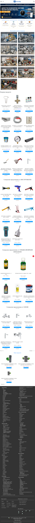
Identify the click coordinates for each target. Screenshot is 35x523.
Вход (7, 501)
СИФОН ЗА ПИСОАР (6, 452)
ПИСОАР (4, 451)
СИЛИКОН (20, 419)
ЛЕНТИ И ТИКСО (21, 414)
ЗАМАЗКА (21, 436)
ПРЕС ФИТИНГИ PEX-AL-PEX (7, 488)
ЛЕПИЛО (20, 413)
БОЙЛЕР (4, 462)
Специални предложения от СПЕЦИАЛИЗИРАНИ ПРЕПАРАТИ (17, 251)
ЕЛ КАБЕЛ (4, 458)
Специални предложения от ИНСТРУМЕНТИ (17, 179)
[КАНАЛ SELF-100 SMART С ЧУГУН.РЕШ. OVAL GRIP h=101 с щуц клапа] (29, 140)
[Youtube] (25, 506)
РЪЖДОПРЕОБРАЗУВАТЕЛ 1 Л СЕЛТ (6, 274)
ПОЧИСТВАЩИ (22, 473)
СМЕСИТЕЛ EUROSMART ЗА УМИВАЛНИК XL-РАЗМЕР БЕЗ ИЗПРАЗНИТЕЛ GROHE (6, 342)
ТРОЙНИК (21, 482)
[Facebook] (19, 506)
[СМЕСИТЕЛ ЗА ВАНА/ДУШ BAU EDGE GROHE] (6, 316)
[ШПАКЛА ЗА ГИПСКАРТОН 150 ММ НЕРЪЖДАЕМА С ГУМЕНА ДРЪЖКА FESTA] (17, 161)
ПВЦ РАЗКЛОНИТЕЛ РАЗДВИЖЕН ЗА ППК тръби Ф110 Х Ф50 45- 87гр (9, 379)
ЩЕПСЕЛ (4, 473)
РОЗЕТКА (4, 430)
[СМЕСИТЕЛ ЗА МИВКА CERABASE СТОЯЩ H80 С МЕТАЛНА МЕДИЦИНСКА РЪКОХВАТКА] (29, 161)
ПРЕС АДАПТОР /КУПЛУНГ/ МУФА (8, 489)
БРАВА (20, 421)
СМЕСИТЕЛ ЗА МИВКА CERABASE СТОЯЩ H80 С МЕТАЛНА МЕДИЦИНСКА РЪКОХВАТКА (29, 169)
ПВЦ (20, 478)
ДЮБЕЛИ (20, 440)
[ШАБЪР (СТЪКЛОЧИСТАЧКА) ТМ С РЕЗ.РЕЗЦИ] (6, 188)
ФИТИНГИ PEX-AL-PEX (23, 391)
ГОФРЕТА (4, 411)
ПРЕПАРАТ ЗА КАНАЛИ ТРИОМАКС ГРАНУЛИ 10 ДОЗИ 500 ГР (6, 297)
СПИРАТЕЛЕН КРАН (5, 405)
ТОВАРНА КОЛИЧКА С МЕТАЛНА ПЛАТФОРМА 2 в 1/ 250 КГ (17, 217)
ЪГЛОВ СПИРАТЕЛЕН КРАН (6, 400)
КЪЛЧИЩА (4, 404)
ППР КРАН (4, 396)
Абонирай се (3, 384)
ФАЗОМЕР (4, 474)
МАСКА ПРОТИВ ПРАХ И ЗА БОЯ (24, 474)
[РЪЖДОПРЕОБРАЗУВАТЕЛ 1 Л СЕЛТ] (6, 264)
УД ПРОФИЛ (21, 423)
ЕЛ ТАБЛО (4, 464)
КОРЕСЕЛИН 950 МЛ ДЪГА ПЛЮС (17, 296)
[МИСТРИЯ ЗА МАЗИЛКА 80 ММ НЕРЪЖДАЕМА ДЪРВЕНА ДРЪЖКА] (6, 161)
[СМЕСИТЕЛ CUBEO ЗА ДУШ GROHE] (17, 336)
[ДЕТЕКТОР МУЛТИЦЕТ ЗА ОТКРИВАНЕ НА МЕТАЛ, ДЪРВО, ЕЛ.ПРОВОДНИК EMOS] (6, 231)
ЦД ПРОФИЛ (21, 424)
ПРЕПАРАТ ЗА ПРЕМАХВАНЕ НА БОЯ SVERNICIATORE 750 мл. (29, 297)
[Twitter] (21, 506)
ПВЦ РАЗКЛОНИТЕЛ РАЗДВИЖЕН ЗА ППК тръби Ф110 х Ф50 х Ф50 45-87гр (26, 364)
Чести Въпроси (4, 507)
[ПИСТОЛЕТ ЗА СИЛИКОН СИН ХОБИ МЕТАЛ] (17, 188)
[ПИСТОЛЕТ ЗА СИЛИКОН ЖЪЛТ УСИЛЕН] (6, 209)
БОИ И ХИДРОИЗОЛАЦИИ (22, 397)
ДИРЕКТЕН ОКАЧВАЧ (23, 425)
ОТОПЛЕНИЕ (4, 476)
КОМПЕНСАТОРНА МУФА (23, 483)
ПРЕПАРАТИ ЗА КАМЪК (22, 408)
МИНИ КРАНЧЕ (5, 406)
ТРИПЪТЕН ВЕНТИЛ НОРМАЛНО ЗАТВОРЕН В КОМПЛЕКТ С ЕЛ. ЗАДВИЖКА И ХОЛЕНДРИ (17, 106)
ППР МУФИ (4, 395)
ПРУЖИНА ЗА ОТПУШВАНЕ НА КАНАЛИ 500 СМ (17, 126)
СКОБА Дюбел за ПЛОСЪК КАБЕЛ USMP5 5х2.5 (6, 106)
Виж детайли (17, 111)
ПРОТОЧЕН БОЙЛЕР (6, 429)
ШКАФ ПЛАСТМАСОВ (6, 449)
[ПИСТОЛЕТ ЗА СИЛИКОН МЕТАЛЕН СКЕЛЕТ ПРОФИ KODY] (29, 208)
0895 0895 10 (24, 504)
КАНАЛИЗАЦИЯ (21, 477)
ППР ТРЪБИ (4, 392)
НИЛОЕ (4, 470)
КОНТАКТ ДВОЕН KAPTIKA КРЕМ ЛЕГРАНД (29, 126)
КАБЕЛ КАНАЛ (5, 465)
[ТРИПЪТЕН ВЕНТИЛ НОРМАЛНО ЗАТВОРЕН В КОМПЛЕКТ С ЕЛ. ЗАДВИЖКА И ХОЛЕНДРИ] (17, 99)
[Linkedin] (27, 506)
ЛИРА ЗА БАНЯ (5, 480)
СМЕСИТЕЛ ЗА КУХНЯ (6, 428)
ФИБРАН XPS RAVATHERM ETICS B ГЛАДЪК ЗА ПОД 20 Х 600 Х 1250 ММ (6, 126)
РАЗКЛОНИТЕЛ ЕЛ (5, 456)
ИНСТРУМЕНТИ (21, 453)
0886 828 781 (8, 149)
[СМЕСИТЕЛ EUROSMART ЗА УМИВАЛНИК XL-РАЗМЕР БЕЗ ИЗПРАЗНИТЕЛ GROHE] (6, 335)
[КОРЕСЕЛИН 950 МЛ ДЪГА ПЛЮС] (17, 288)
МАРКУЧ (20, 417)
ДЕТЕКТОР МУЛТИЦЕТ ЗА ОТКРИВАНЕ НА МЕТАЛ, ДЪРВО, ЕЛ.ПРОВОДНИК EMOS (6, 240)
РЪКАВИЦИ (21, 415)
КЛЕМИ (4, 467)
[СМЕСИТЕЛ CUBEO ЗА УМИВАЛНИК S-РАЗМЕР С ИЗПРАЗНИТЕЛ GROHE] (17, 315)
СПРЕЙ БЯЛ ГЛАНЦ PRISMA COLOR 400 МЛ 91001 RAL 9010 (29, 106)
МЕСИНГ (4, 397)
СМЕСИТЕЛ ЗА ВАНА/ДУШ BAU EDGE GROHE (6, 322)
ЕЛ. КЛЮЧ (4, 469)
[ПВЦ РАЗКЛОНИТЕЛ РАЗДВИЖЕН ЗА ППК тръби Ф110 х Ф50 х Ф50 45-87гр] (26, 359)
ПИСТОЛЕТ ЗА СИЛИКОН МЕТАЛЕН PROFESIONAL (29, 195)
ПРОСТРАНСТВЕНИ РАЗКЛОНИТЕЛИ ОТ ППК (25, 492)
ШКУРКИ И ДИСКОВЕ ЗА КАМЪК (24, 409)
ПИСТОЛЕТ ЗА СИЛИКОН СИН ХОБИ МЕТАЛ (17, 195)
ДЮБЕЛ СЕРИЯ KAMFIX (23, 441)
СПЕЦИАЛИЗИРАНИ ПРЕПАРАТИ (24, 410)
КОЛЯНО (21, 481)
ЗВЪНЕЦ (4, 459)
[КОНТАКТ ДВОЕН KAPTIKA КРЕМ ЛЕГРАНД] (29, 120)
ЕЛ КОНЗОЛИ (4, 471)
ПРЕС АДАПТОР (5, 491)
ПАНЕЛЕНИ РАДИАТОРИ (6, 479)
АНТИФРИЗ (21, 416)
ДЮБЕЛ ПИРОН (21, 442)
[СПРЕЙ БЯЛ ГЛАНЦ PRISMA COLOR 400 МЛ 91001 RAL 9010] (29, 100)
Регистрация (8, 503)
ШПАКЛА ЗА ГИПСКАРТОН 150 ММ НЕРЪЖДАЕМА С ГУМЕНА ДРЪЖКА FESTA (17, 169)
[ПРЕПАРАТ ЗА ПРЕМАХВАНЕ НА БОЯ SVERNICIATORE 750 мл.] (29, 288)
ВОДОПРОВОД (4, 387)
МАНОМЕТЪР (5, 414)
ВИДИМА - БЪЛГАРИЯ (6, 427)
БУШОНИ (4, 468)
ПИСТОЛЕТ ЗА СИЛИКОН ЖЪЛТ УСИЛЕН (6, 217)
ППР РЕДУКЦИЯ (5, 409)
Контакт (13, 503)
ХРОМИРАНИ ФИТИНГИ (6, 408)
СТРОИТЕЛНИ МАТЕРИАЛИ (23, 435)
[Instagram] (23, 506)
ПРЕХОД (4, 390)
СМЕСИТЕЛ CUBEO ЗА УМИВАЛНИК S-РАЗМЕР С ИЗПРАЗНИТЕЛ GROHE (17, 322)
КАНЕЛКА (4, 415)
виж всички (17, 253)
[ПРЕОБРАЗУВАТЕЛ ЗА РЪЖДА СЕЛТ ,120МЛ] (23, 264)
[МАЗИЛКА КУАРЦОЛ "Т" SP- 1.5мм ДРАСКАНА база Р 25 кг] (6, 140)
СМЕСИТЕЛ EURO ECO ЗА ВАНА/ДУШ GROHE (29, 322)
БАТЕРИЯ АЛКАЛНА (5, 460)
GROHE (4, 426)
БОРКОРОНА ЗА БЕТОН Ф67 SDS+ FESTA (17, 239)
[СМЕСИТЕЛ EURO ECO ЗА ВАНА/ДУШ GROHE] (29, 316)
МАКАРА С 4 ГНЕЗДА (6, 461)
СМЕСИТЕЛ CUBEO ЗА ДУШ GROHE (17, 342)
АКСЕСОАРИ (4, 448)
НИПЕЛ (4, 478)
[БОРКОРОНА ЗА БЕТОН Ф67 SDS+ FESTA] (17, 231)
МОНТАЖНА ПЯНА (22, 418)
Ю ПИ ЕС (4, 463)
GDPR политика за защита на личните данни (14, 506)
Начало (3, 501)
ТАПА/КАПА (5, 394)
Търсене (8, 506)
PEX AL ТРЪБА (21, 390)
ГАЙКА (20, 443)
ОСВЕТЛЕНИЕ (5, 457)
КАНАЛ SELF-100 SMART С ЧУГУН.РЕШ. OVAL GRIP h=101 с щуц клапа (29, 146)
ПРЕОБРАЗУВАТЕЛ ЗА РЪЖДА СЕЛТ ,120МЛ (23, 273)
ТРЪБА (21, 480)
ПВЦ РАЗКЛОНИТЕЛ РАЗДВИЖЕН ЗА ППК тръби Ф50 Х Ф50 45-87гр (9, 364)
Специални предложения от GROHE (17, 307)
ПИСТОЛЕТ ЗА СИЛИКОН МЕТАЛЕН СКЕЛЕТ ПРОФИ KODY (29, 217)
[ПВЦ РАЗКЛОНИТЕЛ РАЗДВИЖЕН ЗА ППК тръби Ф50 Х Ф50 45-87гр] (9, 359)
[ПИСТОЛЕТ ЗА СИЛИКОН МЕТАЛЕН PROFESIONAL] (29, 188)
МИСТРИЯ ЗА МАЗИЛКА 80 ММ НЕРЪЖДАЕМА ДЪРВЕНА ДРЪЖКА (6, 169)
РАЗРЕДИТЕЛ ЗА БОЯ (23, 406)
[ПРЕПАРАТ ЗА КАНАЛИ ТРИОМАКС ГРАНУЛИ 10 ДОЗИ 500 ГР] (6, 288)
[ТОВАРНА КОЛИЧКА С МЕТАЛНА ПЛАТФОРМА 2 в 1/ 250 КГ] (17, 208)
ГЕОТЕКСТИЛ (21, 493)
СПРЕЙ (21, 404)
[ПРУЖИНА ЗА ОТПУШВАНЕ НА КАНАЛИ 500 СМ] (17, 120)
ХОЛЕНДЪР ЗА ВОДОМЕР (6, 403)
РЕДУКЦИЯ (21, 484)
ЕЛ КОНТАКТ (4, 472)
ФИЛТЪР (4, 399)
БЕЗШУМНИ (21, 486)
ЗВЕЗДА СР (21, 407)
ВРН (3, 413)
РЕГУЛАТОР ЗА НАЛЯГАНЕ (6, 417)
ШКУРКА (20, 420)
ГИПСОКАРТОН (21, 422)
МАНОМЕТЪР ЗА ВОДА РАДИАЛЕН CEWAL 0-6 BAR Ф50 (17, 146)
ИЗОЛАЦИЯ (4, 410)
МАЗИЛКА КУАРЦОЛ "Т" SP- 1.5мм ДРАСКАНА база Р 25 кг (6, 146)
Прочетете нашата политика (17, 518)
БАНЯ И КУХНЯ (4, 423)
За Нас (13, 501)
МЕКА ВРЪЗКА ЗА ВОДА (6, 450)
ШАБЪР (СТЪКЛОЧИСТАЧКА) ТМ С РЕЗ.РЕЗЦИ (6, 195)
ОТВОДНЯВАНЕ (21, 494)
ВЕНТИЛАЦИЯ (5, 453)
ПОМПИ (4, 398)
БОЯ (19, 403)
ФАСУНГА (4, 466)
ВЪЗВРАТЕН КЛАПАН (6, 416)
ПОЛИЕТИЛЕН (5, 412)
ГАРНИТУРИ (4, 407)
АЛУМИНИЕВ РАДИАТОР (6, 477)
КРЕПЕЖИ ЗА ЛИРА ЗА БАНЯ (7, 482)
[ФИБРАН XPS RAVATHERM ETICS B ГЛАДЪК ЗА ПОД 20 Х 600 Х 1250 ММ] (6, 120)
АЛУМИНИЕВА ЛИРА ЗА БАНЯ (7, 483)
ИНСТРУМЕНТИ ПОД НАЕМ (23, 475)
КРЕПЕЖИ (20, 439)
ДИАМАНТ (21, 472)
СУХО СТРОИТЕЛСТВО (22, 412)
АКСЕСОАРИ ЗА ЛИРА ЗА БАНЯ (7, 481)
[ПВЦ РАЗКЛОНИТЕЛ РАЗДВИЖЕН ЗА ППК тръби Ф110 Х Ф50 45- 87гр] (9, 373)
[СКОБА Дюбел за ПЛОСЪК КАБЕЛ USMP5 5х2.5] (6, 100)
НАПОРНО (21, 487)
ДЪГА (4, 391)
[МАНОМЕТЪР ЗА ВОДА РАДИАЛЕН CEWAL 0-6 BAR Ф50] (17, 140)
